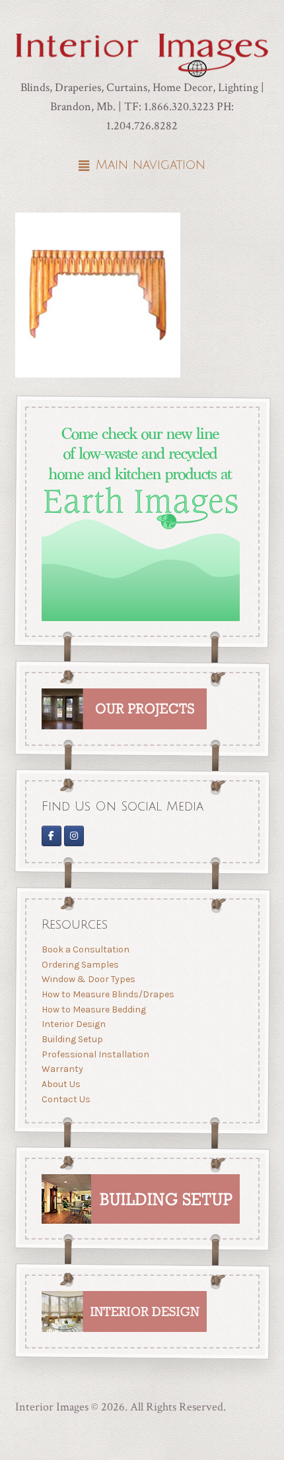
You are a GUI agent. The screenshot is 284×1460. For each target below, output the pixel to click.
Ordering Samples (79, 964)
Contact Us (65, 1098)
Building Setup (71, 1039)
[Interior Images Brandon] (74, 836)
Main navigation (150, 165)
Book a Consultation (85, 949)
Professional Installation (95, 1053)
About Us (60, 1083)
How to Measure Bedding (93, 1008)
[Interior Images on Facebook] (51, 836)
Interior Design (73, 1024)
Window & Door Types (88, 979)
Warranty (62, 1069)
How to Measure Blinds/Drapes (107, 994)
